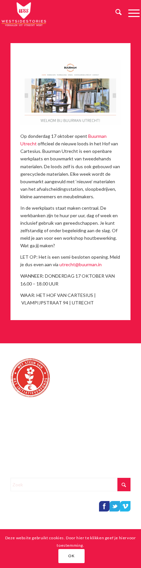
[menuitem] (115, 13)
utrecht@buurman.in (80, 264)
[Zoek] (115, 13)
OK (71, 555)
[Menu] (131, 13)
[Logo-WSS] (56, 13)
